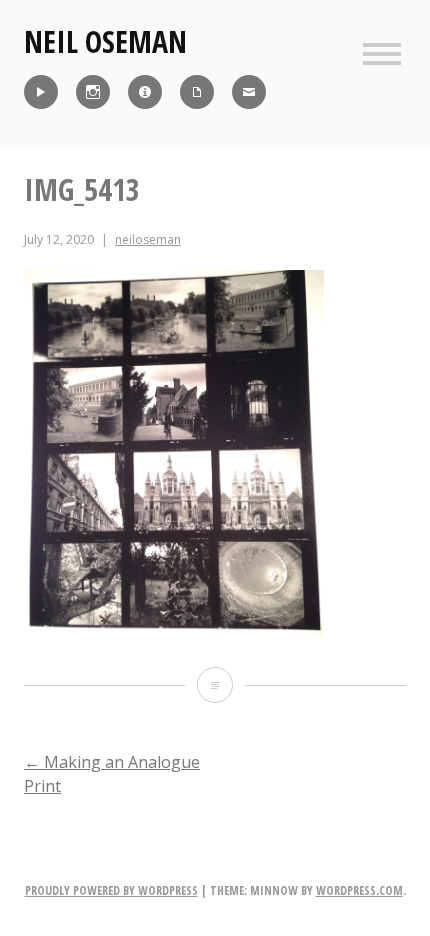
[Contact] (249, 92)
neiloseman (148, 239)
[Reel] (41, 92)
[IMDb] (145, 92)
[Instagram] (93, 92)
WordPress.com (359, 890)
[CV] (197, 92)
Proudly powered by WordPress (111, 890)
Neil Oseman (105, 41)
